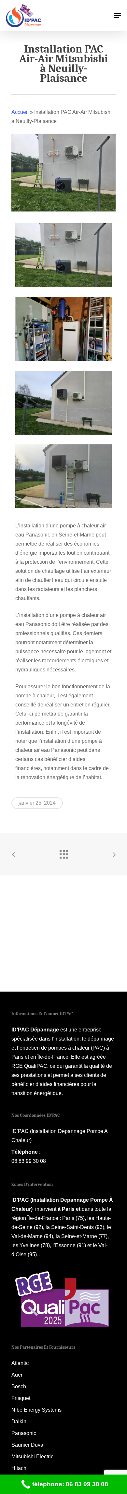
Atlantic (20, 1363)
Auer (16, 1375)
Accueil (20, 112)
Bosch (18, 1386)
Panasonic (23, 1433)
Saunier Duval (28, 1445)
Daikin (18, 1421)
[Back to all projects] (63, 852)
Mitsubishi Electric (32, 1456)
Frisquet (20, 1398)
